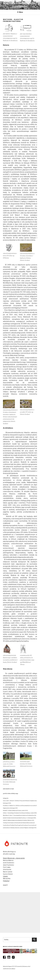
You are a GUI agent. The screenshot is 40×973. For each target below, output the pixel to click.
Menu (21, 12)
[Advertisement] (20, 912)
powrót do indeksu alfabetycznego (10, 793)
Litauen (5, 876)
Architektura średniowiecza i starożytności (20, 4)
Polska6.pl (6, 881)
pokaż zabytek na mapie (8, 788)
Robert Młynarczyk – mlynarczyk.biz (14, 858)
